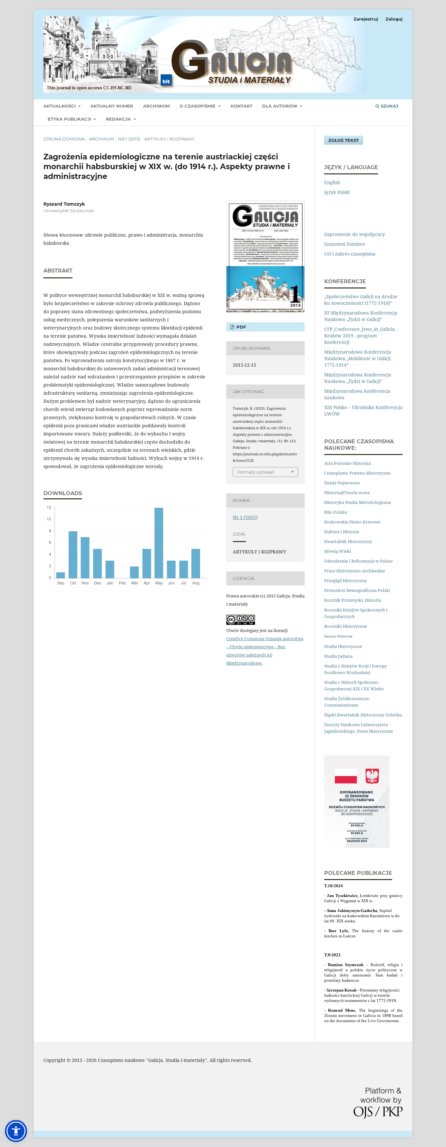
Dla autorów (280, 106)
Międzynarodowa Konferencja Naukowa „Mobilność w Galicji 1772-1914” (357, 358)
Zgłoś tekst (343, 140)
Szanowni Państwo (344, 244)
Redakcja (119, 119)
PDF (240, 327)
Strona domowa (64, 138)
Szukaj (388, 106)
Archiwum (156, 106)
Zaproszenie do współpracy (354, 234)
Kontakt (241, 106)
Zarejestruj (366, 19)
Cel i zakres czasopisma (349, 254)
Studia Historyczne (343, 646)
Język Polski (337, 192)
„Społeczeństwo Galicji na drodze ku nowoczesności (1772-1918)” (360, 299)
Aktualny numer (111, 106)
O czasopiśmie (198, 106)
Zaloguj (394, 19)
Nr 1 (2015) (129, 138)
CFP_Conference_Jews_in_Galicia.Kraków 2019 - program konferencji (360, 335)
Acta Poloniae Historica (347, 463)
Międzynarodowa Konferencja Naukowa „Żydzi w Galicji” (357, 378)
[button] (16, 1131)
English (332, 182)
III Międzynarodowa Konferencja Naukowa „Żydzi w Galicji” (360, 316)
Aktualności (60, 106)
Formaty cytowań (255, 472)
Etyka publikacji (70, 119)
